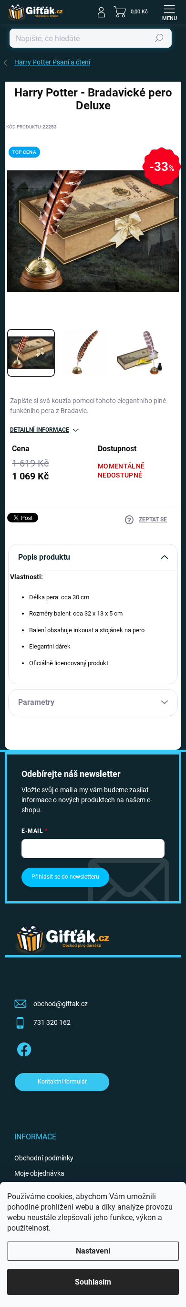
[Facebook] (22, 1048)
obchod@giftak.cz (60, 1004)
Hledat (159, 38)
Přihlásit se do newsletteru (65, 876)
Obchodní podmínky (43, 1158)
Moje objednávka (39, 1173)
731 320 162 (52, 1022)
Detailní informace (39, 429)
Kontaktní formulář (62, 1081)
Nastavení (93, 1250)
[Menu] (169, 12)
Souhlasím (93, 1281)
